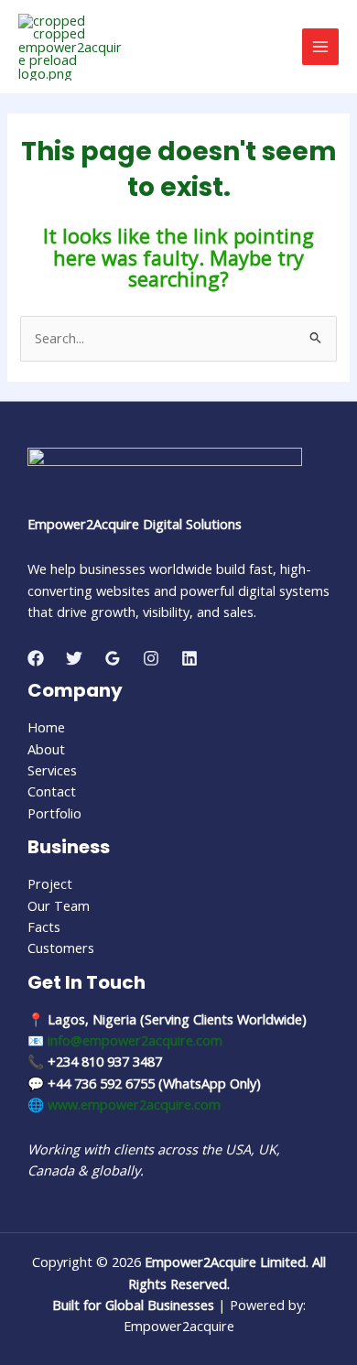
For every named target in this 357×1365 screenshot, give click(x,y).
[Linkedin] (189, 658)
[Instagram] (151, 658)
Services (52, 770)
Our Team (58, 905)
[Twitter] (74, 658)
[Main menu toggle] (320, 46)
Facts (43, 926)
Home (46, 727)
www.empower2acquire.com (134, 1104)
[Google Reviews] (112, 658)
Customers (60, 947)
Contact (51, 791)
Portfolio (54, 813)
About (46, 749)
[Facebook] (35, 658)
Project (49, 883)
